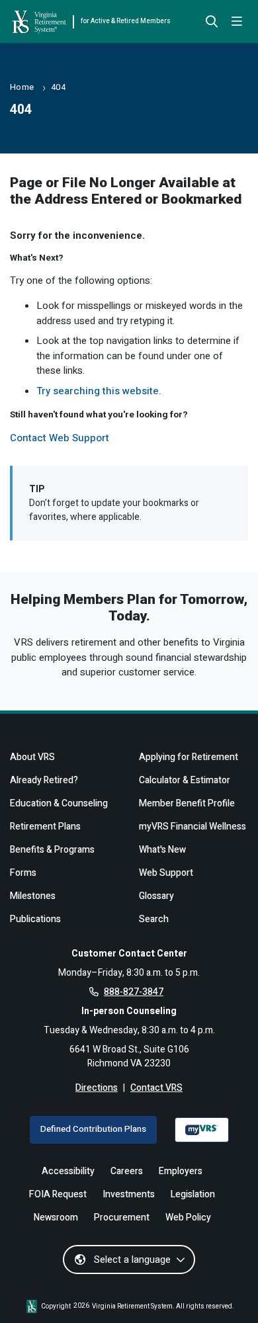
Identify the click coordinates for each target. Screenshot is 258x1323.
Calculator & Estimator (184, 780)
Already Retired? (44, 780)
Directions (96, 1088)
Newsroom (56, 1217)
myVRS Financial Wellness (192, 826)
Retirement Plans (45, 826)
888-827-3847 (133, 992)
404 (58, 87)
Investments (129, 1194)
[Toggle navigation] (237, 21)
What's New (162, 850)
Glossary (156, 896)
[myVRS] (202, 1129)
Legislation (193, 1194)
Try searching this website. (98, 391)
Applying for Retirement (188, 757)
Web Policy (188, 1217)
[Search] (211, 23)
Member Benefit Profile (187, 803)
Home (22, 87)
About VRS (32, 757)
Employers (180, 1171)
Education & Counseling (59, 803)
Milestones (33, 896)
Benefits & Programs (52, 850)
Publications (35, 919)
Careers (126, 1171)
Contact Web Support (59, 438)
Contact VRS (156, 1088)
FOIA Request (58, 1194)
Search (154, 919)
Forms (23, 873)
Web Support (166, 873)
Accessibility (68, 1171)
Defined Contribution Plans (93, 1129)
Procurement (122, 1217)
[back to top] (226, 1291)
